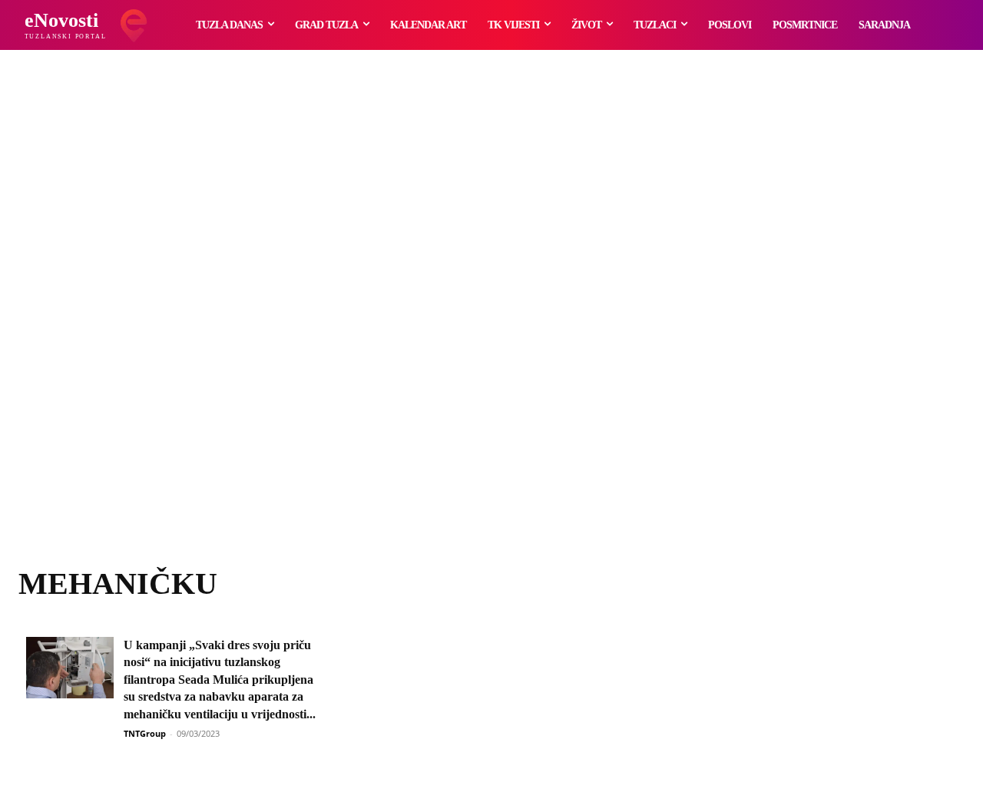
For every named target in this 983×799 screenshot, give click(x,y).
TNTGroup (145, 733)
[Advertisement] (491, 326)
